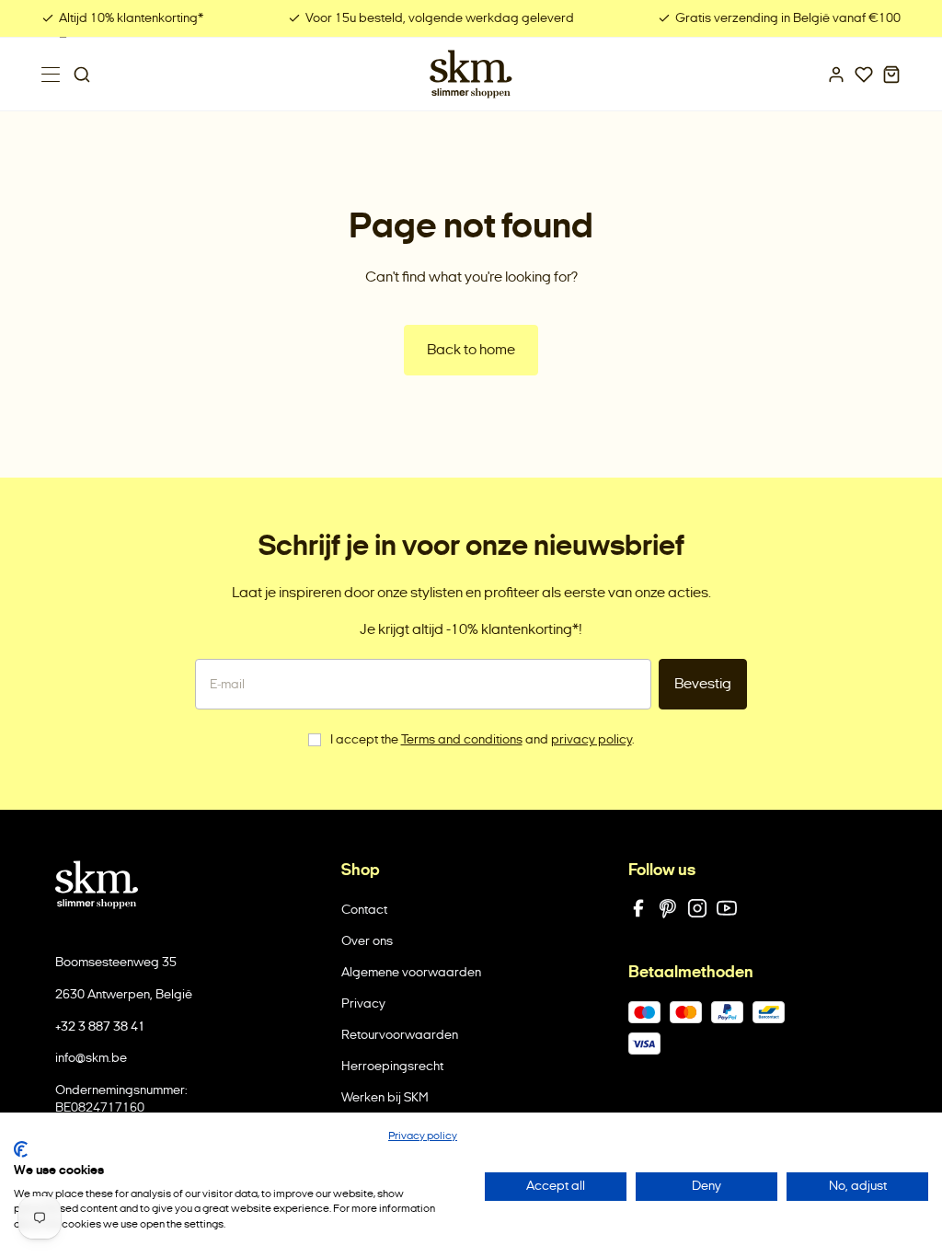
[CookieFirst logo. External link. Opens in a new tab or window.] (21, 1149)
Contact (364, 910)
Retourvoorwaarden (399, 1035)
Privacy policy (422, 1135)
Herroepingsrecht (392, 1066)
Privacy (363, 1003)
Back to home (471, 349)
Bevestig (702, 683)
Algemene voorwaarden (411, 972)
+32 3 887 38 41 (100, 1026)
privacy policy (591, 739)
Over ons (367, 941)
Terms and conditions (462, 739)
